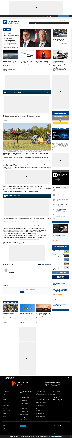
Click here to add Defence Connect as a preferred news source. (15, 243)
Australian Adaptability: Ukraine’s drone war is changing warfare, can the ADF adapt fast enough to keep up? (60, 63)
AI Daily (4, 394)
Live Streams (62, 23)
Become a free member (63, 16)
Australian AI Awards (23, 395)
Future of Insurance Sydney (40, 400)
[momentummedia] (19, 384)
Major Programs (35, 23)
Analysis (39, 23)
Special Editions (48, 23)
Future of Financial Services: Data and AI (43, 397)
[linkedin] (46, 264)
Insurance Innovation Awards (41, 402)
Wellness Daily (5, 416)
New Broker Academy (39, 405)
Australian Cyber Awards (24, 401)
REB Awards (38, 410)
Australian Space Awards (24, 409)
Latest (7, 29)
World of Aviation (6, 418)
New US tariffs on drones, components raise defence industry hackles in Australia (9, 315)
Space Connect (5, 413)
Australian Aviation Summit (24, 398)
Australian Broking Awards (24, 400)
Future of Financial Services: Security (42, 399)
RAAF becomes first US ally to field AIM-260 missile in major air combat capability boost (26, 63)
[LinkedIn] (55, 425)
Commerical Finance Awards (41, 391)
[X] (39, 264)
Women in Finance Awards (40, 416)
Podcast (58, 23)
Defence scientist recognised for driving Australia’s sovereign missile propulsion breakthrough (43, 63)
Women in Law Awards (56, 389)
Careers (43, 23)
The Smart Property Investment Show (59, 397)
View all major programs (60, 272)
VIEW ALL (48, 92)
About (30, 16)
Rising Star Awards (39, 411)
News (30, 23)
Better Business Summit (24, 416)
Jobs (52, 23)
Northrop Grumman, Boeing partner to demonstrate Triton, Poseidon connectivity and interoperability (10, 63)
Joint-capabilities (56, 59)
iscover (67, 23)
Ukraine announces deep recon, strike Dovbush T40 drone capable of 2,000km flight (43, 315)
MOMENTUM (11, 16)
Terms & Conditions (65, 433)
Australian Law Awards (23, 406)
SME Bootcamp (38, 414)
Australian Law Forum (23, 408)
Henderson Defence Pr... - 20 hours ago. (60, 206)
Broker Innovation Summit (24, 419)
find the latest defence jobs (9, 17)
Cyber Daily (5, 399)
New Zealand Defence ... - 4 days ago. (60, 216)
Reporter (11, 120)
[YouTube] (60, 425)
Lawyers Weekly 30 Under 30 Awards (42, 404)
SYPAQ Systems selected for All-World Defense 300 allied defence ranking (60, 41)
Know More (11, 272)
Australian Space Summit (24, 411)
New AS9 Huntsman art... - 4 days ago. (60, 211)
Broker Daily (5, 397)
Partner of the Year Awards (40, 407)
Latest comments (56, 187)
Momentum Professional (57, 400)
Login (56, 16)
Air (53, 37)
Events (55, 23)
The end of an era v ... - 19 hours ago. (60, 201)
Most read (65, 187)
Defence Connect (6, 400)
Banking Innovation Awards (24, 412)
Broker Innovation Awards (24, 417)
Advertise (33, 16)
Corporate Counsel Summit (40, 393)
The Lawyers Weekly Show (57, 396)
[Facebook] (53, 425)
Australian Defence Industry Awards (26, 405)
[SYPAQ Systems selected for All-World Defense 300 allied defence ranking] (60, 33)
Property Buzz (5, 408)
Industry (37, 59)
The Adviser (5, 414)
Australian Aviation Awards (24, 397)
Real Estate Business (6, 410)
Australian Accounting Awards (25, 394)
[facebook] (43, 264)
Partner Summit (38, 408)
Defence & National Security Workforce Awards (44, 394)
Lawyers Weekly (6, 405)
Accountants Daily (6, 391)
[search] (68, 377)
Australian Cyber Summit (24, 403)
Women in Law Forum (56, 391)
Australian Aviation (6, 396)
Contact (38, 16)
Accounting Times (6, 392)
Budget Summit (38, 389)
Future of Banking (39, 396)
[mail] (49, 264)
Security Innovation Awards (40, 413)
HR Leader (5, 403)
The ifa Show (55, 394)
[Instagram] (58, 425)
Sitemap (4, 430)
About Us (4, 425)
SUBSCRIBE (23, 425)
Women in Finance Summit (40, 418)
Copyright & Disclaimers (52, 433)
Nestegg (4, 407)
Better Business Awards (24, 414)
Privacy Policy (59, 433)
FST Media (5, 402)
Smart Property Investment (7, 411)
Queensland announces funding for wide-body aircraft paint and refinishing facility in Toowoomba (27, 315)
